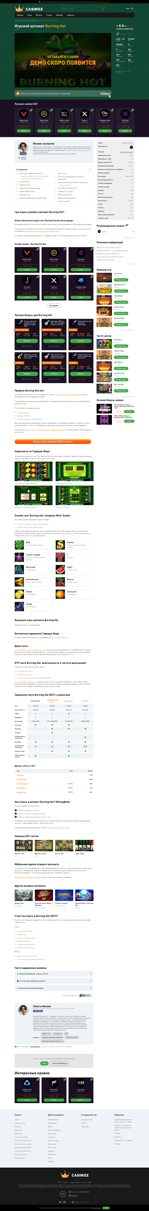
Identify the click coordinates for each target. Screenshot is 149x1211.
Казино (20, 15)
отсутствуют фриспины (60, 637)
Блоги (50, 1158)
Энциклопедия (20, 1158)
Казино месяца (53, 1140)
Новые (17, 1120)
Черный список (20, 1123)
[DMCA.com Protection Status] (73, 1196)
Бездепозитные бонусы (23, 1151)
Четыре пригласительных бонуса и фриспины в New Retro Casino (124, 406)
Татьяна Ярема (35, 1046)
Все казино (54, 306)
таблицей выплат (68, 533)
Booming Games (60, 905)
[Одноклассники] (86, 995)
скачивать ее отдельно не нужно (58, 828)
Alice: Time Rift (119, 384)
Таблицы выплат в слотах (105, 260)
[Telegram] (89, 995)
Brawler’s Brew (119, 307)
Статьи (49, 15)
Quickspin (116, 275)
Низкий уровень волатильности (26, 682)
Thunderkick (117, 298)
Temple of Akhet (119, 318)
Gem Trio (85, 701)
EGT (16, 856)
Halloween (20, 775)
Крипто (50, 1127)
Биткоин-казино (20, 1154)
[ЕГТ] (131, 147)
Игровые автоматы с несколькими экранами (112, 250)
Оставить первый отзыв (124, 28)
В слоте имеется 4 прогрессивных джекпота (30, 650)
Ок (106, 1208)
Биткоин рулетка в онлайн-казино (109, 247)
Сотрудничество (86, 1120)
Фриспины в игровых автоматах (108, 253)
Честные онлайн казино (23, 1140)
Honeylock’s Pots (119, 284)
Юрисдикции (52, 1144)
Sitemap (117, 1144)
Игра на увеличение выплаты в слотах (110, 257)
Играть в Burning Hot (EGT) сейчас (53, 441)
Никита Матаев (23, 157)
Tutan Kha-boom (119, 373)
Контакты (117, 1137)
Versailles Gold (21, 792)
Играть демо (65, 848)
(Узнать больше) (96, 1208)
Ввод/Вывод (52, 1123)
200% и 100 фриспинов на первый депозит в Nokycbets (123, 416)
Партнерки (85, 1127)
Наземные (51, 1137)
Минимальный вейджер (51, 330)
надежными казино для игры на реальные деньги (42, 231)
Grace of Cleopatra (23, 783)
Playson (77, 907)
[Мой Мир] (83, 995)
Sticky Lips (69, 701)
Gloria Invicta (118, 273)
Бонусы (39, 15)
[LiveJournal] (81, 995)
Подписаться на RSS (81, 1202)
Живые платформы (54, 1130)
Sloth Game (117, 339)
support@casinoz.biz (104, 2)
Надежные (18, 1133)
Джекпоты (18, 1130)
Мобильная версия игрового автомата (28, 877)
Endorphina (117, 342)
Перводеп (19, 363)
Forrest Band (21, 788)
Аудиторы (51, 1151)
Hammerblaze (118, 296)
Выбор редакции (22, 330)
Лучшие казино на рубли (23, 1144)
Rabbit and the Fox (52, 701)
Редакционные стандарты (123, 1140)
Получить (27, 341)
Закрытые (18, 1127)
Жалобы (59, 15)
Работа (83, 1123)
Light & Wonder (40, 907)
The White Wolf (21, 779)
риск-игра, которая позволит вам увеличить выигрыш (45, 430)
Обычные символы (23, 412)
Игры (29, 15)
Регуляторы (52, 1147)
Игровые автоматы (21, 1137)
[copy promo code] (27, 127)
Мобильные (52, 1154)
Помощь (117, 1133)
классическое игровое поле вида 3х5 (67, 394)
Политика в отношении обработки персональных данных (123, 1127)
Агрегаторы (52, 1133)
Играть (23, 131)
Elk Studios (18, 905)
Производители (53, 1120)
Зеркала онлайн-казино (23, 1147)
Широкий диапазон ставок (26, 938)
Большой (73, 330)
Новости (70, 15)
